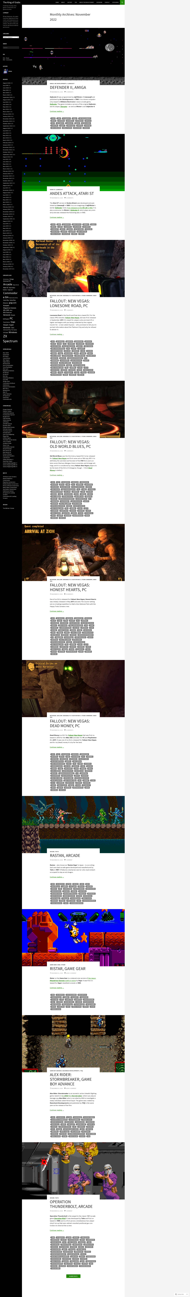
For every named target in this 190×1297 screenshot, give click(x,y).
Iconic (60, 353)
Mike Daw (89, 1129)
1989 (59, 224)
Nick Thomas (86, 1131)
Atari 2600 (6, 352)
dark (59, 343)
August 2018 (6, 249)
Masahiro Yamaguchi (70, 893)
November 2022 (7, 149)
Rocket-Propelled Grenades (60, 1256)
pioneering (55, 360)
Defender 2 (70, 120)
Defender (61, 120)
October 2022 (6, 152)
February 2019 (7, 235)
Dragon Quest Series (9, 427)
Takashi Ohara (91, 1261)
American (69, 341)
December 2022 (7, 147)
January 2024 (6, 116)
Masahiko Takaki (56, 893)
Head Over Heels (7, 461)
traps (77, 372)
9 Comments (69, 730)
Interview (99, 2)
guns (82, 351)
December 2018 (7, 240)
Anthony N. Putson (57, 1122)
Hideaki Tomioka (79, 888)
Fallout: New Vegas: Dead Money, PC (70, 723)
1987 (53, 884)
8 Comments (69, 594)
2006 (53, 1117)
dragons (89, 886)
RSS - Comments (7, 59)
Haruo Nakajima (89, 999)
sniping (54, 372)
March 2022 (6, 168)
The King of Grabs (11, 2)
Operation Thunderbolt (59, 1254)
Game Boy (6, 300)
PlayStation (6, 322)
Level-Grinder (56, 355)
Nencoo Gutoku (67, 1004)
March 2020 (6, 204)
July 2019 (5, 223)
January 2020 (6, 209)
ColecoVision (6, 358)
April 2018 (6, 259)
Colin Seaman (80, 1122)
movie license (65, 1131)
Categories (115, 2)
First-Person (88, 346)
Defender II (79, 120)
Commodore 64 (7, 399)
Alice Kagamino (71, 994)
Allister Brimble (74, 1119)
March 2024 (6, 111)
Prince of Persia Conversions (11, 485)
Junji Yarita (82, 891)
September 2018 (7, 247)
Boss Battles (55, 886)
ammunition (55, 1239)
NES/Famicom (7, 312)
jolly (53, 1002)
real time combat (65, 362)
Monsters (54, 358)
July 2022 (5, 159)
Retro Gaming (86, 123)
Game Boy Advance (56, 1070)
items (76, 353)
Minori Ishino (79, 1251)
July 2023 (5, 130)
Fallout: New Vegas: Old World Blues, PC (70, 444)
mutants (62, 358)
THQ (81, 1070)
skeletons (66, 513)
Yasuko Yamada (72, 1266)
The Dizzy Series (7, 430)
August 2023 (6, 128)
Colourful (68, 226)
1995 (53, 994)
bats (87, 884)
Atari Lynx (5, 369)
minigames (55, 1131)
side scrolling (56, 128)
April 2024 (6, 109)
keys (53, 1129)
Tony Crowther (7, 441)
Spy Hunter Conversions (9, 489)
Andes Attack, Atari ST (72, 193)
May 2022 (5, 164)
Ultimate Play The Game (10, 329)
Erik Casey (71, 1124)
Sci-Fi (86, 367)
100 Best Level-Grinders (10, 476)
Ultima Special (7, 420)
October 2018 (6, 245)
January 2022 (6, 173)
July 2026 (5, 85)
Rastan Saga (88, 896)
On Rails (87, 1251)
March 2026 (6, 95)
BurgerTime (6, 416)
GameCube (6, 354)
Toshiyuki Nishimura (89, 900)
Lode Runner (6, 457)
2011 (53, 341)
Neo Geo (5, 376)
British (54, 120)
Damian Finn (90, 1122)
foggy (69, 763)
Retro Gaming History (58, 365)
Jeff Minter (60, 123)
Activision (6, 279)
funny (74, 348)
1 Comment (69, 860)
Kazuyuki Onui (56, 1249)
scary (80, 367)
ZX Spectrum (6, 395)
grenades (76, 351)
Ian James (90, 1126)
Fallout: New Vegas (68, 346)
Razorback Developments (70, 1070)
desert (72, 620)
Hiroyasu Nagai (56, 891)
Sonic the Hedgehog (8, 434)
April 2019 (6, 230)
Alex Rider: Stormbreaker (59, 1119)
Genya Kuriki (67, 888)
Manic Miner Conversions (10, 487)
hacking (89, 351)
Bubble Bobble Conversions (10, 483)
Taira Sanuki (71, 900)
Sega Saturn (6, 361)
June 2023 (6, 133)
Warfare (54, 1266)
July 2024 (5, 102)
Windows (89, 295)
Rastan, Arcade (65, 855)
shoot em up (71, 125)
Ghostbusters (7, 432)
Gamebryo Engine (57, 351)
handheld (78, 999)
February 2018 (7, 264)
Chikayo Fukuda (56, 997)
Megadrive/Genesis (9, 308)
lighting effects (68, 355)
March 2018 (6, 261)
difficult (88, 120)
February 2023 (7, 142)
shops (79, 370)
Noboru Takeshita (69, 896)
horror (54, 353)
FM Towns (6, 356)
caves (60, 620)
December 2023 (7, 118)
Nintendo (6, 315)
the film (71, 1096)
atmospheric (79, 341)
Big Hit (53, 343)
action (69, 884)
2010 (53, 482)
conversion (84, 997)
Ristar (53, 1006)
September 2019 (7, 218)
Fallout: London (7, 411)
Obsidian (66, 295)
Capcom (10, 290)
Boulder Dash (7, 425)
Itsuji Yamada (64, 1247)
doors (63, 1124)
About (63, 2)
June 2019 (5, 226)
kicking (59, 1129)
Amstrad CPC (7, 281)
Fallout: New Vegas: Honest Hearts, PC (70, 587)
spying (65, 1136)
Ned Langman (76, 1131)
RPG (67, 367)
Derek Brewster (7, 448)
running (73, 367)
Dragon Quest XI (7, 409)
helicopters (55, 1244)
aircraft (76, 1237)
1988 (53, 1237)
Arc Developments (60, 83)
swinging (54, 900)
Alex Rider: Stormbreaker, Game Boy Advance (71, 1079)
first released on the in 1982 (80, 208)
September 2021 (7, 183)
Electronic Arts (13, 297)
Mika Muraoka (56, 1004)
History (69, 2)
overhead (54, 1134)
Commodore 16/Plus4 (9, 383)
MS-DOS (6, 310)
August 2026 (6, 83)
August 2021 (6, 185)
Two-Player (68, 1263)
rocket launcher (79, 365)
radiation (54, 362)
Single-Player (67, 128)
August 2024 (6, 99)
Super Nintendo (7, 394)
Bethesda (53, 295)
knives (90, 353)
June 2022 (6, 161)
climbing (64, 886)
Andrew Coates (86, 1119)
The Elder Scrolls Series (9, 439)
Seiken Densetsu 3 (8, 459)
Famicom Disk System (9, 386)
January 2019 (6, 238)
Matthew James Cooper (71, 1129)
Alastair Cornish (89, 1117)
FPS (68, 348)
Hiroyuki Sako (77, 1244)
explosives (89, 343)
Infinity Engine (7, 438)
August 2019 (6, 221)
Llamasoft (71, 83)
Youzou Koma (56, 1268)
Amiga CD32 (6, 381)
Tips (76, 2)
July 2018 (5, 252)
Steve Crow (6, 445)
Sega (58, 964)
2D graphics (66, 118)
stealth (82, 1136)
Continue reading (57, 111)
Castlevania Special (8, 413)
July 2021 (5, 187)
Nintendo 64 (6, 390)
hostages (54, 1247)
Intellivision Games (8, 491)
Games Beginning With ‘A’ (10, 466)
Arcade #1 (5, 374)
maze (82, 1129)
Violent (83, 372)
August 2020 (6, 192)
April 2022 (6, 166)
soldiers (65, 1261)
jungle (81, 1247)
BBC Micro (6, 388)
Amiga (52, 83)
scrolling (54, 125)
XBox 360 (81, 374)
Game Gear (53, 964)
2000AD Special (7, 423)
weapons (91, 372)
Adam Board (77, 1117)
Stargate (86, 128)
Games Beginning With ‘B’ (10, 464)
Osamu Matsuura (73, 1254)
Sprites (74, 234)
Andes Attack (77, 224)
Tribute (81, 234)
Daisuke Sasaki (56, 1242)
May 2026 (5, 90)
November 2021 (7, 178)
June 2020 (6, 197)
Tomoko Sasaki (56, 1009)
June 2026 (6, 87)
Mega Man (6, 436)
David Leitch (55, 1124)
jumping (83, 353)
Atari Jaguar (6, 360)
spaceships (77, 128)
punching (63, 1134)
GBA (74, 1126)
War (91, 1263)
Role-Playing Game (57, 367)
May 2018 (5, 257)
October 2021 (6, 180)
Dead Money (75, 756)
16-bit (53, 118)
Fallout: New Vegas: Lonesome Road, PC (70, 303)
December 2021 (7, 176)
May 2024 (6, 106)
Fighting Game (81, 1124)
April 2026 (6, 92)
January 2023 (6, 145)
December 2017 (7, 268)
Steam (83, 295)
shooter (79, 125)
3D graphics (60, 341)
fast (53, 123)
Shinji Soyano (91, 1256)
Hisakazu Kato (88, 1244)
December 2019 (7, 211)
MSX (11, 310)
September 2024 (7, 97)
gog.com (59, 295)
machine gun (91, 355)
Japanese (66, 891)
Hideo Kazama (90, 888)
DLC (65, 343)
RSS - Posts (6, 58)
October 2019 (6, 216)
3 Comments (69, 92)
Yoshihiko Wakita (85, 1266)
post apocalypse (76, 360)
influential (68, 353)
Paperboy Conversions (9, 482)
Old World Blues (81, 498)
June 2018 (6, 254)
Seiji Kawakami (75, 898)
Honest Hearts (63, 630)
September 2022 (7, 154)
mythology (91, 893)
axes (82, 884)
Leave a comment (71, 973)
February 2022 (7, 171)
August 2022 (6, 157)
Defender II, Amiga (68, 87)
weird (65, 374)
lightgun (72, 1249)
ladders (78, 1002)
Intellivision (6, 385)
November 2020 (7, 190)
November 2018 (7, 242)
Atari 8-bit (16, 285)
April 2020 (6, 202)
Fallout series (56, 346)
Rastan (79, 896)
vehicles (77, 1263)
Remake (69, 229)
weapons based (56, 374)
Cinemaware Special (8, 447)
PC (70, 295)
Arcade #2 (6, 372)
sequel (62, 125)
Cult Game (73, 886)
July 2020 (5, 195)
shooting (88, 125)
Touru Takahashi (57, 903)
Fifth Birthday (6, 418)
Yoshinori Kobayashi (77, 903)
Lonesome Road (80, 355)
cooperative (90, 1239)
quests (86, 360)
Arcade (52, 851)
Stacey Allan (73, 1136)
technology (68, 372)
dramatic (71, 343)
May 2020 (6, 199)
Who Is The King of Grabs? (86, 2)
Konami (6, 305)
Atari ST (52, 189)
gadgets (54, 1126)
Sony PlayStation (7, 367)
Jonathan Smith (7, 443)
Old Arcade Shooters (8, 455)
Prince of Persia (7, 454)
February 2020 (7, 207)
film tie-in (91, 1124)
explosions (77, 226)
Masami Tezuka (88, 1002)
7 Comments (69, 310)
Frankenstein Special (9, 414)
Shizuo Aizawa (56, 1258)
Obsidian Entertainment (75, 358)
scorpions (55, 510)
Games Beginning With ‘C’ (10, 463)
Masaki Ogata (68, 1251)
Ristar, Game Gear (68, 968)
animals (86, 224)
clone (60, 226)
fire (60, 888)
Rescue (83, 1254)
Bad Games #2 (7, 450)
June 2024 (6, 104)
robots (69, 365)
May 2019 (5, 228)
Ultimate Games (7, 429)
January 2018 (6, 266)
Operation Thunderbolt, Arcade (71, 1204)
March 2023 (6, 140)
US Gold (5, 332)
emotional (55, 759)
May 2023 (5, 135)
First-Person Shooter (58, 348)
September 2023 (7, 126)
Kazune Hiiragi (69, 1002)
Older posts (73, 1276)
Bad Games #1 (7, 452)
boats (82, 1239)
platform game (79, 1004)
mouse (77, 123)
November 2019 (7, 214)
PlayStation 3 (76, 295)
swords (62, 900)
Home (57, 2)
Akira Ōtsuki (85, 1237)
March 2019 (6, 233)
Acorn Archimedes (8, 365)
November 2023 (7, 121)
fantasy (79, 346)
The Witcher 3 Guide (8, 508)
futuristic (81, 348)
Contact (107, 2)
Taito (57, 851)
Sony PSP (5, 379)
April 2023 (6, 137)
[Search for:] (11, 47)
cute (61, 999)
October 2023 (6, 123)
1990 (59, 118)
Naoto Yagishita (56, 896)
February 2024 (7, 114)
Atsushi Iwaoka (73, 1239)
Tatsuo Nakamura (57, 1263)
